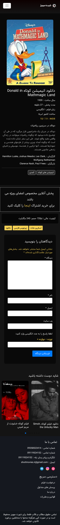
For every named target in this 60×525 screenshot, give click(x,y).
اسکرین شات (35, 228)
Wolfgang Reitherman (44, 160)
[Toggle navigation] (7, 5)
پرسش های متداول (46, 487)
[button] (38, 433)
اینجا (27, 205)
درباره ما (51, 492)
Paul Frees (40, 164)
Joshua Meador (27, 156)
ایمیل (48, 308)
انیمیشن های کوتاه (46, 172)
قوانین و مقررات (47, 497)
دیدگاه (48, 258)
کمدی (31, 172)
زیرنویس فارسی (20, 228)
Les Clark (40, 156)
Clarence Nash (27, 164)
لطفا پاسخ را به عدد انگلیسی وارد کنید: (33, 334)
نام (50, 295)
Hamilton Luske (10, 156)
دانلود (8, 228)
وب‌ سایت (47, 321)
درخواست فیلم (48, 482)
